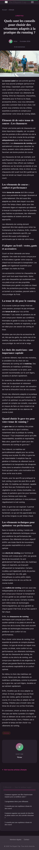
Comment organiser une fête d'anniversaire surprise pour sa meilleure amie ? (19, 796)
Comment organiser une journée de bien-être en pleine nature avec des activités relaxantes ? (19, 815)
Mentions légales (15, 839)
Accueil (4, 10)
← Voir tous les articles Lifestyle (14, 770)
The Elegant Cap (15, 2)
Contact (26, 839)
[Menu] (32, 2)
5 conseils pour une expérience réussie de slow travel (18, 807)
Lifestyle (11, 10)
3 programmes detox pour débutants (16, 801)
